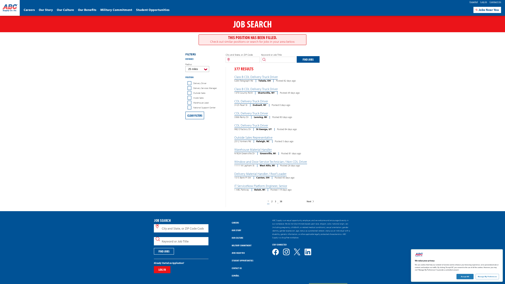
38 (281, 201)
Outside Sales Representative (253, 137)
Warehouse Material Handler (253, 149)
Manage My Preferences (487, 276)
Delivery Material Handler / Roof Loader (260, 174)
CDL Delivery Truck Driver (251, 101)
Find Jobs (308, 59)
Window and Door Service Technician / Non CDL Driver (270, 162)
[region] (457, 265)
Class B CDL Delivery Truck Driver (256, 77)
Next (309, 201)
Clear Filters (194, 115)
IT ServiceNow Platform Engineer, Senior (260, 186)
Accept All (465, 276)
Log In (162, 270)
